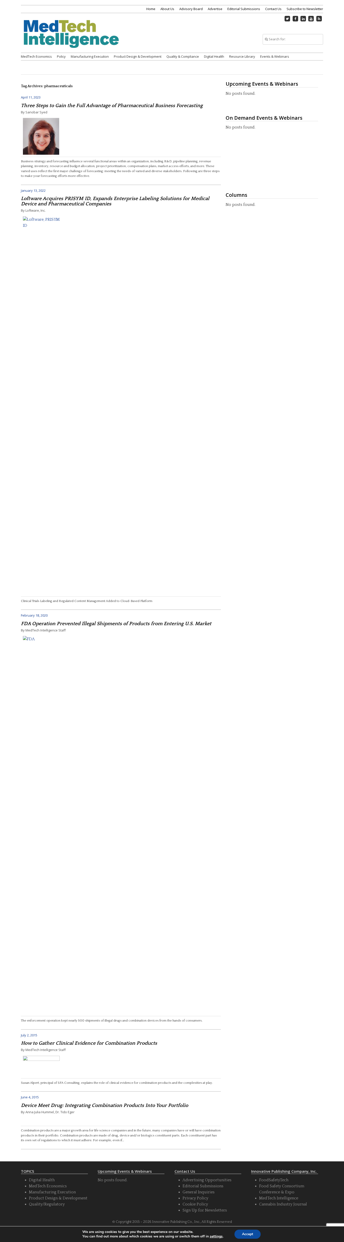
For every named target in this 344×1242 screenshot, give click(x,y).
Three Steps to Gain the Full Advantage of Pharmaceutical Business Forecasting (112, 105)
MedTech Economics (36, 56)
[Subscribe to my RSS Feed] (319, 18)
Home (150, 9)
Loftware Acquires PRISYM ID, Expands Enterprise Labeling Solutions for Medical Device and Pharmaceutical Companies (115, 201)
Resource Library (242, 56)
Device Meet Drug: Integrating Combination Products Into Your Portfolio (104, 1105)
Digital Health (214, 56)
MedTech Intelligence (278, 1198)
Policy (61, 56)
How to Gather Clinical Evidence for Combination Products (89, 1043)
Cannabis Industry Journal (283, 1204)
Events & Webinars (274, 56)
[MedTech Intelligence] (71, 40)
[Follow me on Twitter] (287, 18)
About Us (167, 9)
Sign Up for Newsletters (205, 1210)
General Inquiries (199, 1192)
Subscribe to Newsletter (305, 9)
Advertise (215, 9)
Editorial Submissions (243, 9)
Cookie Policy (195, 1204)
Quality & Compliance (182, 56)
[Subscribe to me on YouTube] (311, 18)
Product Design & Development (137, 56)
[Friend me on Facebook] (295, 18)
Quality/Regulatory (47, 1204)
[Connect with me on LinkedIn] (303, 18)
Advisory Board (191, 9)
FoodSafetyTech (273, 1180)
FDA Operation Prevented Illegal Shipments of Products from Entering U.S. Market (116, 623)
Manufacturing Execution (90, 56)
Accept (247, 1234)
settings (216, 1236)
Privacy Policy (195, 1198)
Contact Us (273, 9)
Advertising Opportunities (207, 1180)
